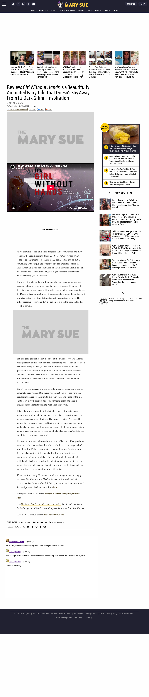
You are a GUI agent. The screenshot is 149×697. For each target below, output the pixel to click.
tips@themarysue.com (53, 514)
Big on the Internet (67, 10)
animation (22, 522)
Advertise (45, 614)
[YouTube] (33, 6)
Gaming (98, 10)
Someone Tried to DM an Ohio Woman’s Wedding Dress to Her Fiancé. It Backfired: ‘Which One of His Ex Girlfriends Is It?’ (22, 71)
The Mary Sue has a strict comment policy (41, 504)
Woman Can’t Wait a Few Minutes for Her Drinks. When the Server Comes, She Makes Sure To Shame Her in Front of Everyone (99, 72)
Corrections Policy (126, 614)
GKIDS (29, 522)
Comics (81, 10)
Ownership (78, 618)
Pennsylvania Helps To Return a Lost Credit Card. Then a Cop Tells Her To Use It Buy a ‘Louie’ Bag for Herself (125, 204)
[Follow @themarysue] (13, 6)
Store (115, 10)
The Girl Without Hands (56, 522)
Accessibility (78, 614)
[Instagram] (23, 6)
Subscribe (131, 4)
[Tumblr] (28, 6)
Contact (87, 618)
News (33, 10)
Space (90, 10)
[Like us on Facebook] (18, 6)
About (107, 10)
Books (53, 10)
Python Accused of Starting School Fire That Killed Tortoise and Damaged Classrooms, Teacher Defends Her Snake (122, 148)
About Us (36, 614)
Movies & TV (43, 10)
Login (143, 4)
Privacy (54, 614)
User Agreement (91, 614)
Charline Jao (13, 106)
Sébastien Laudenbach (39, 522)
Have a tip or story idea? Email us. (123, 299)
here (55, 487)
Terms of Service (65, 614)
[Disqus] (51, 567)
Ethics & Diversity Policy (108, 614)
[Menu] (4, 4)
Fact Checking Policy (64, 618)
